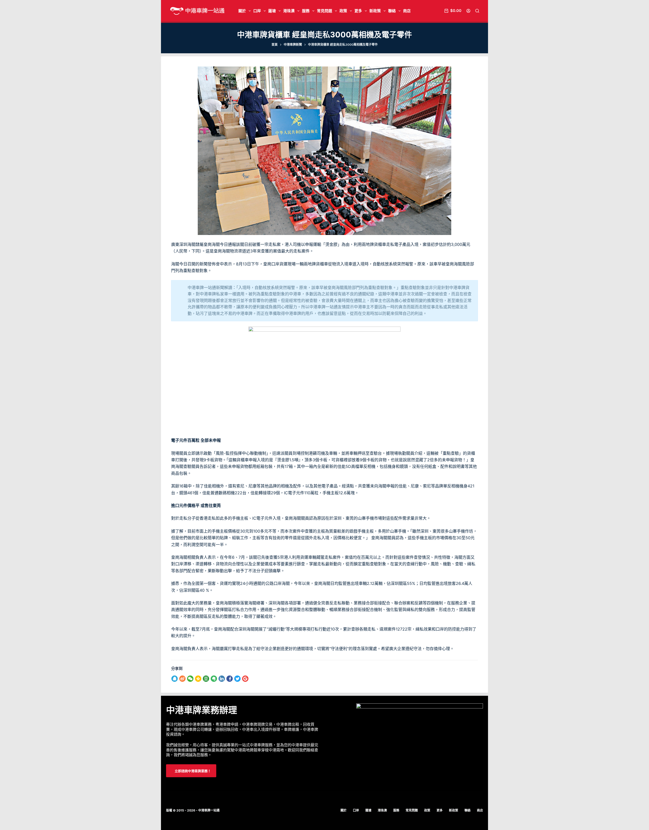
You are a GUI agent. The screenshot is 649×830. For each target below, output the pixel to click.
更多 (358, 10)
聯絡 (392, 10)
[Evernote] (214, 679)
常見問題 (324, 10)
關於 (242, 10)
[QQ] (175, 679)
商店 (407, 10)
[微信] (191, 679)
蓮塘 (272, 10)
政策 (343, 10)
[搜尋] (477, 11)
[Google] (246, 679)
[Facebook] (230, 679)
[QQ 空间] (199, 679)
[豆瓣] (206, 679)
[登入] (468, 11)
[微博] (183, 679)
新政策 (375, 10)
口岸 (257, 10)
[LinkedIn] (222, 679)
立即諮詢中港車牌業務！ (192, 771)
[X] (238, 679)
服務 (306, 10)
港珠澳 (289, 10)
